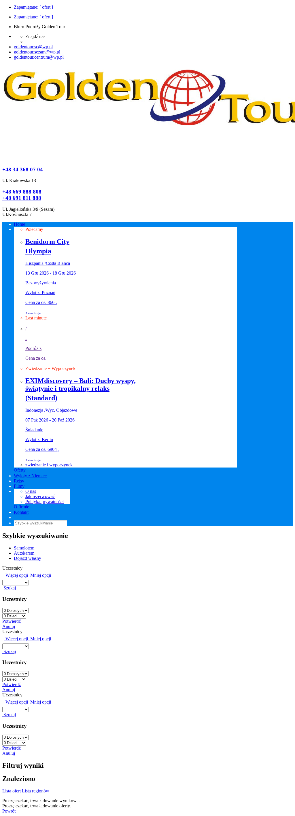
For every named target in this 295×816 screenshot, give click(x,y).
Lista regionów (35, 790)
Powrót (9, 811)
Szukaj (9, 587)
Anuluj (8, 626)
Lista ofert (12, 790)
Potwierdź (11, 621)
